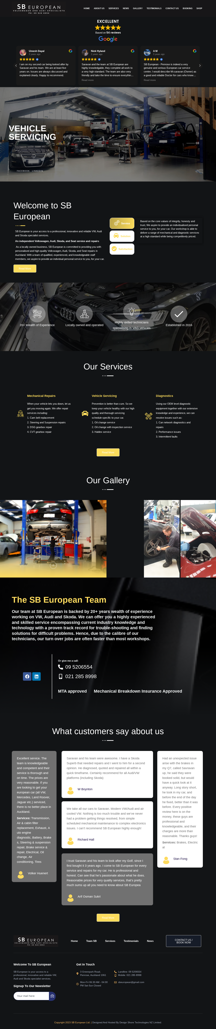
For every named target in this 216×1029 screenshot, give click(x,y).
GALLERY (138, 8)
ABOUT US (99, 8)
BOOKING (187, 8)
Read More (25, 268)
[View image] (53, 565)
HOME (87, 8)
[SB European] (39, 8)
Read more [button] (88, 80)
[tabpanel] (169, 231)
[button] (199, 65)
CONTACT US (172, 8)
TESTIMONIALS (154, 8)
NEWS (126, 8)
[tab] (197, 124)
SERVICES (114, 8)
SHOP (199, 8)
